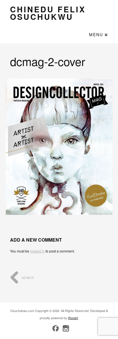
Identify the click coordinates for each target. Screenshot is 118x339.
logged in (37, 251)
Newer (27, 278)
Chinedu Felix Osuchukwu (48, 12)
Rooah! (73, 317)
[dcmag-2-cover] (59, 146)
